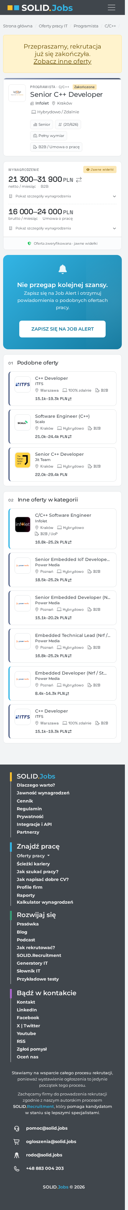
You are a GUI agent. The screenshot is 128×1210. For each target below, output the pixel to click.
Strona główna (18, 25)
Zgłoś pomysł (32, 1049)
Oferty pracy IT (53, 25)
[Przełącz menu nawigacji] (111, 7)
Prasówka (28, 924)
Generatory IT (32, 963)
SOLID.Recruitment (39, 955)
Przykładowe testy (38, 979)
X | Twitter (28, 1026)
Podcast (26, 940)
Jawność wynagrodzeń (43, 793)
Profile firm (30, 887)
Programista (86, 25)
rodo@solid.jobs (44, 1155)
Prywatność (30, 816)
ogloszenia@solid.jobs (51, 1141)
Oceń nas (27, 1057)
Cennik (25, 801)
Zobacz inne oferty (62, 61)
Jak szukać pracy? (37, 871)
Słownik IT (28, 971)
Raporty (26, 895)
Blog (22, 932)
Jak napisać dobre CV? (43, 879)
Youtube (26, 1033)
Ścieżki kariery (33, 864)
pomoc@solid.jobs (46, 1128)
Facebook (28, 1017)
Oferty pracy (31, 856)
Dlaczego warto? (36, 785)
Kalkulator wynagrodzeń (45, 902)
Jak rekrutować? (36, 947)
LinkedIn (27, 1010)
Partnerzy (28, 832)
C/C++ (110, 25)
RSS (21, 1041)
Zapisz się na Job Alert (62, 329)
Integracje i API (34, 824)
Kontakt (26, 1002)
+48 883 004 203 (45, 1168)
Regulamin (29, 809)
